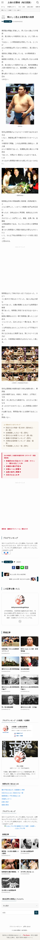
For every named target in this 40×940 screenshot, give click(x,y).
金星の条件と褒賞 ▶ (13, 472)
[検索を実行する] (36, 913)
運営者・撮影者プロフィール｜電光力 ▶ (15, 529)
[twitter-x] (20, 621)
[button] (13, 567)
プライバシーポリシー (16, 926)
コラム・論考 (7, 21)
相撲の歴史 (5, 805)
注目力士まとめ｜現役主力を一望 (12, 793)
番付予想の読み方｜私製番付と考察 (13, 790)
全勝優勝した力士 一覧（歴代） (17, 433)
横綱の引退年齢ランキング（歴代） (19, 438)
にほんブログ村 (20, 828)
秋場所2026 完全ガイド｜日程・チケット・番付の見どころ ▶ (20, 462)
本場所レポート (7, 799)
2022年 (19, 562)
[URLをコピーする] (26, 567)
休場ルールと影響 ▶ (13, 469)
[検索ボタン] (37, 2)
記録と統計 (5, 802)
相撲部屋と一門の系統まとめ (11, 796)
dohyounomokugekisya (20, 607)
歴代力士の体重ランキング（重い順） (20, 435)
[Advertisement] (20, 268)
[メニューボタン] (2, 2)
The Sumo (26, 935)
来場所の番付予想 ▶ (13, 466)
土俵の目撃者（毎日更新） (20, 2)
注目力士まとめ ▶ (13, 475)
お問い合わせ (26, 926)
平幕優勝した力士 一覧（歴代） (17, 446)
